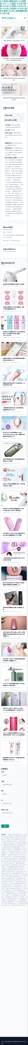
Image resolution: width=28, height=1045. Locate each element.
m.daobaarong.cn (15, 240)
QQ (2, 800)
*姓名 (2, 771)
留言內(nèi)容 (4, 809)
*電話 (2, 781)
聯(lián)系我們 (8, 227)
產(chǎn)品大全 (8, 263)
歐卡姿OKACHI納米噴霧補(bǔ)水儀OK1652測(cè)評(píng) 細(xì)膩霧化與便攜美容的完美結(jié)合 (14, 434)
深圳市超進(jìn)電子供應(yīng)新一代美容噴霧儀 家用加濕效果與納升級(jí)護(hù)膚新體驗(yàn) (14, 634)
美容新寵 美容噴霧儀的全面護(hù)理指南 (13, 284)
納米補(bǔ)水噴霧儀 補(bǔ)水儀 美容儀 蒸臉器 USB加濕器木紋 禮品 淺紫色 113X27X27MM (14, 333)
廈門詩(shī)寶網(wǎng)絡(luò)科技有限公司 (9, 18)
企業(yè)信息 (8, 108)
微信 (2, 790)
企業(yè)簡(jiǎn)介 (9, 249)
